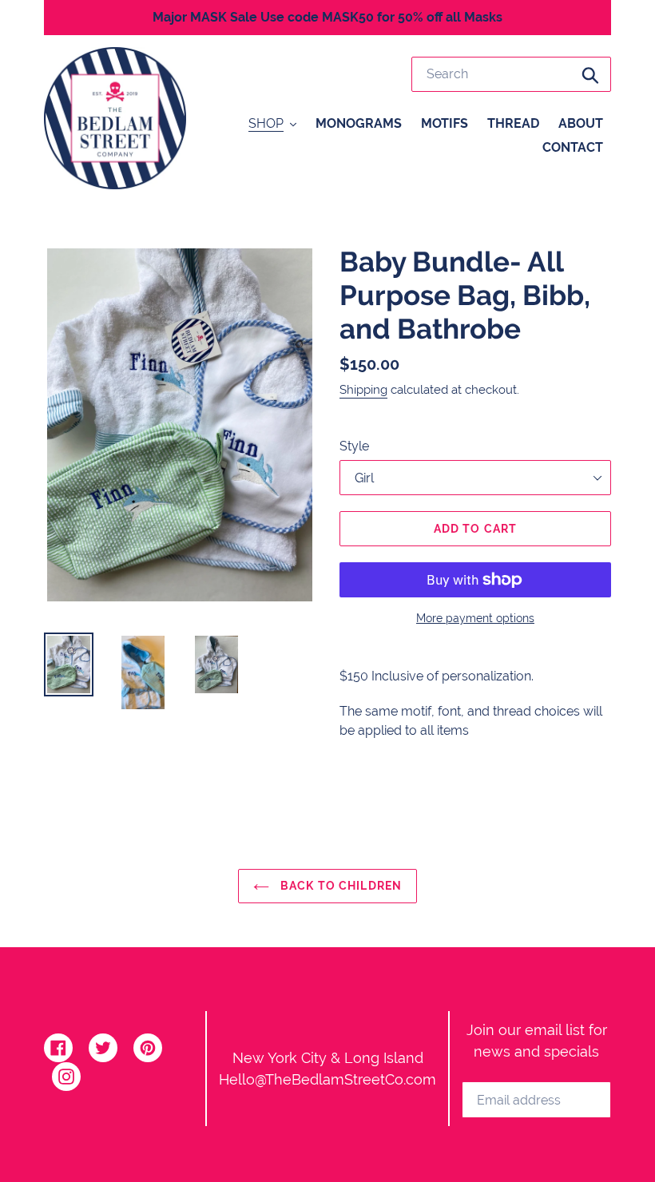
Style (354, 446)
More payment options (475, 618)
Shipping (363, 390)
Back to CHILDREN (339, 885)
